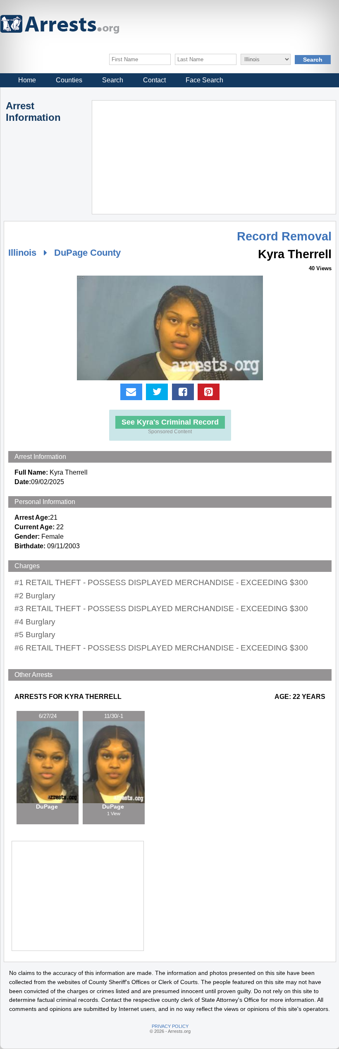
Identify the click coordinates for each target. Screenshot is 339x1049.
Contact (154, 80)
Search (112, 80)
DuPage (48, 806)
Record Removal (284, 236)
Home (27, 80)
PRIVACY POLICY (170, 1026)
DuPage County (87, 252)
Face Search (204, 80)
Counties (69, 80)
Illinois (22, 252)
